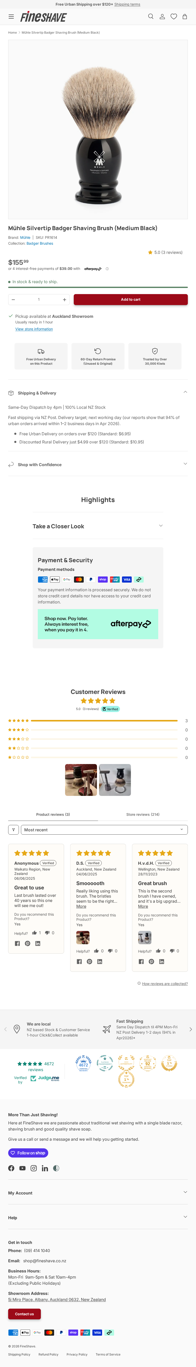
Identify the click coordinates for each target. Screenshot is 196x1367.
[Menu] (11, 16)
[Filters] (13, 830)
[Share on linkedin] (38, 944)
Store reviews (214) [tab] (143, 814)
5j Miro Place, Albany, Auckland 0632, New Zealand (57, 1299)
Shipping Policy (19, 1354)
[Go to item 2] (115, 780)
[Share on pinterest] (27, 944)
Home (12, 32)
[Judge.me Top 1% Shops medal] (169, 1063)
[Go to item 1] (81, 780)
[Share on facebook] (17, 944)
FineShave (27, 1346)
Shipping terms (127, 4)
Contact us (24, 1314)
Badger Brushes (40, 243)
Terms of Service (108, 1354)
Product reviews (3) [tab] (53, 814)
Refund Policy (48, 1354)
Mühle (25, 237)
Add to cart (130, 299)
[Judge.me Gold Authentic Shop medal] (126, 1063)
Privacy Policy (77, 1354)
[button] (184, 16)
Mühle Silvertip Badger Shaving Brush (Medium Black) (61, 32)
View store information (34, 329)
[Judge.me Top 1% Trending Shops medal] (126, 1079)
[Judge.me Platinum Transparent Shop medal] (105, 1063)
